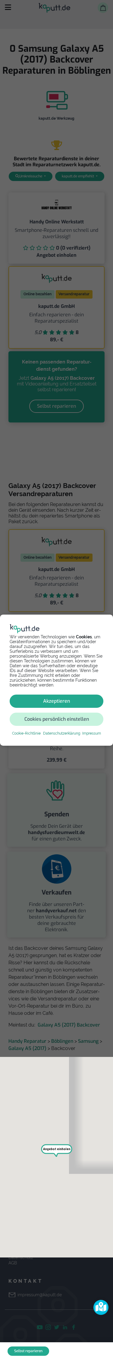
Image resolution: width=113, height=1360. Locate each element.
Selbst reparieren (28, 1351)
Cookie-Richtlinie (26, 733)
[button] (100, 1307)
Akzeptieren (56, 701)
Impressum (91, 733)
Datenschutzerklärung (61, 733)
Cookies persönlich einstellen (56, 719)
